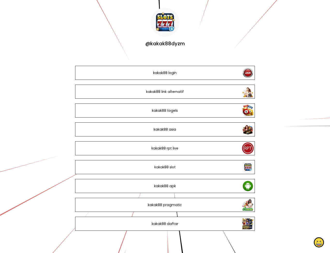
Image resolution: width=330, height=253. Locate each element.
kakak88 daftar (165, 223)
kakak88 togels (165, 110)
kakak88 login (165, 72)
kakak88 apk (165, 186)
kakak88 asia (165, 129)
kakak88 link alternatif (165, 91)
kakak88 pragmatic (165, 204)
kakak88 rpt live (164, 148)
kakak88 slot (165, 167)
